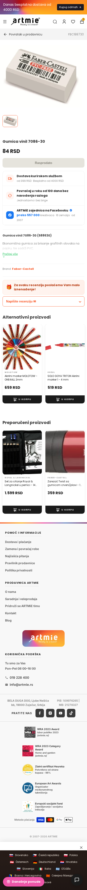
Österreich (19, 862)
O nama (10, 591)
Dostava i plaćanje (18, 542)
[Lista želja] (73, 21)
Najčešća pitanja (17, 556)
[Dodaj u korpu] (22, 399)
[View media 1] (10, 121)
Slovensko (18, 855)
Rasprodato (43, 163)
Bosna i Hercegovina (25, 875)
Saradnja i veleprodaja (21, 599)
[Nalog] (64, 21)
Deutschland (44, 862)
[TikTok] (71, 713)
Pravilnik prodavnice (20, 563)
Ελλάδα (63, 869)
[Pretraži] (55, 21)
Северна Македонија (62, 875)
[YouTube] (60, 713)
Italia (45, 869)
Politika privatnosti (18, 570)
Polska (71, 855)
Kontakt (10, 613)
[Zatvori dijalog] (81, 847)
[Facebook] (39, 713)
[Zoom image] (41, 76)
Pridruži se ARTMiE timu (22, 606)
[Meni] (5, 21)
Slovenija (25, 869)
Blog (8, 620)
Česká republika (46, 855)
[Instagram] (50, 713)
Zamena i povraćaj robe (22, 549)
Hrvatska (68, 862)
